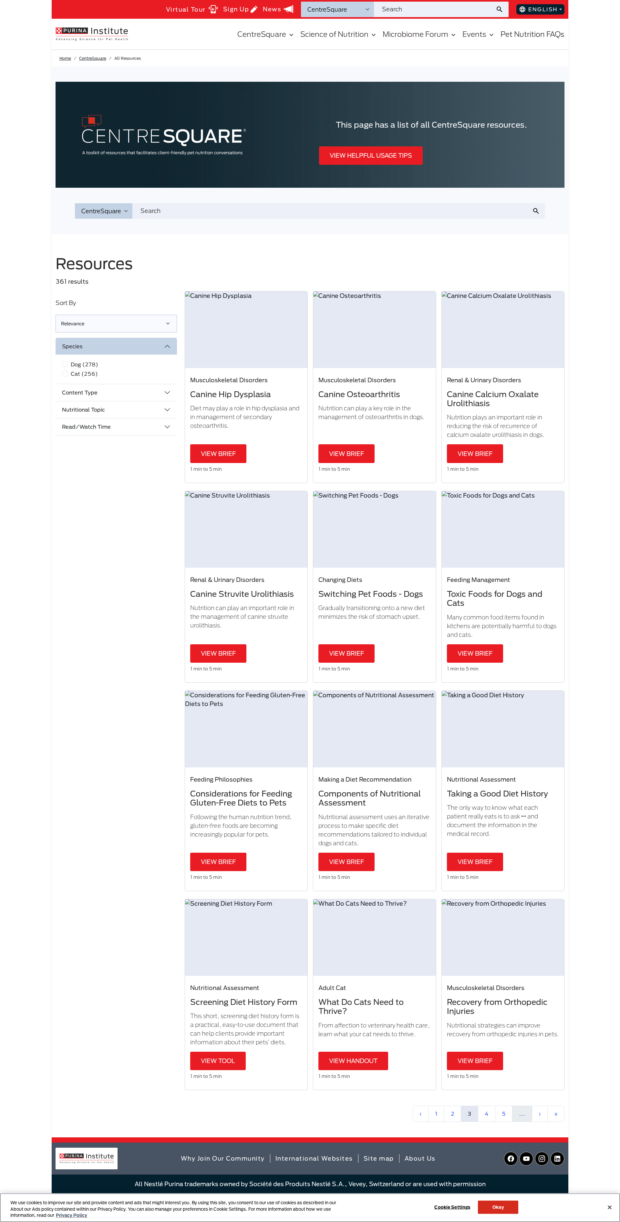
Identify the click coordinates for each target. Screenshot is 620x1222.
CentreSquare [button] (261, 34)
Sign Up (236, 9)
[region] (310, 1207)
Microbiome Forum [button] (415, 34)
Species (72, 346)
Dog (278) (84, 364)
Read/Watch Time (86, 427)
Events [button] (474, 34)
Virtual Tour (186, 9)
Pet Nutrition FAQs (532, 34)
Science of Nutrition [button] (334, 34)
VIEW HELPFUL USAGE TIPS (371, 155)
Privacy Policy (71, 1215)
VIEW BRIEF (218, 453)
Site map (379, 1158)
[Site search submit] (502, 9)
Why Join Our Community (223, 1158)
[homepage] (92, 33)
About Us (420, 1158)
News (272, 9)
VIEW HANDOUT (353, 1060)
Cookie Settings (452, 1206)
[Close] (610, 1207)
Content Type (80, 392)
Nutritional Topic (83, 409)
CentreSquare (92, 58)
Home (65, 58)
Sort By (66, 302)
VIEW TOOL (218, 1060)
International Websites (314, 1158)
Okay (498, 1206)
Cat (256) (84, 374)
